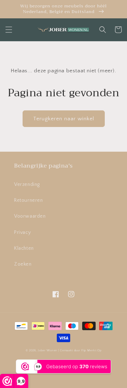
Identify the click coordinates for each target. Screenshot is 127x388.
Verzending (27, 184)
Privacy (22, 232)
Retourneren (28, 200)
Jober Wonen (47, 350)
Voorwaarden (30, 216)
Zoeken (23, 264)
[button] (9, 29)
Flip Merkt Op (91, 350)
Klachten (24, 248)
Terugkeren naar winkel (63, 119)
